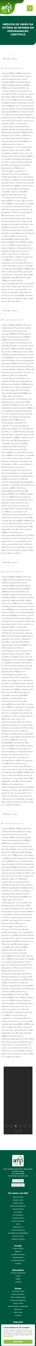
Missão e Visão (18, 1200)
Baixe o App (18, 1312)
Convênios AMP (18, 1218)
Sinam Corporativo (18, 1294)
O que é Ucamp (18, 1248)
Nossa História (18, 1197)
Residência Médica (18, 1254)
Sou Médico (18, 1212)
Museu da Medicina (18, 1230)
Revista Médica (18, 1257)
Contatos (18, 1263)
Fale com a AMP (18, 1236)
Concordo (18, 1342)
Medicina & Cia (18, 1227)
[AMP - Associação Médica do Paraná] (6, 8)
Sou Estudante (18, 1215)
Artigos (18, 1279)
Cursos (18, 1276)
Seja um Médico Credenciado (18, 1306)
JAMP (18, 1224)
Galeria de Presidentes (18, 1206)
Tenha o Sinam (18, 1303)
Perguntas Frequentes (18, 1300)
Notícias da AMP (18, 1209)
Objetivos (18, 1251)
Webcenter (18, 1309)
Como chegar (18, 1181)
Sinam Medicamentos (18, 1297)
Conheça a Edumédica (18, 1273)
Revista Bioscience (18, 1260)
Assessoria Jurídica (18, 1239)
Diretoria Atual (18, 1203)
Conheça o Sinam (18, 1291)
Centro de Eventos (18, 1221)
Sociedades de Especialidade (18, 1233)
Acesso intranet (17, 1185)
